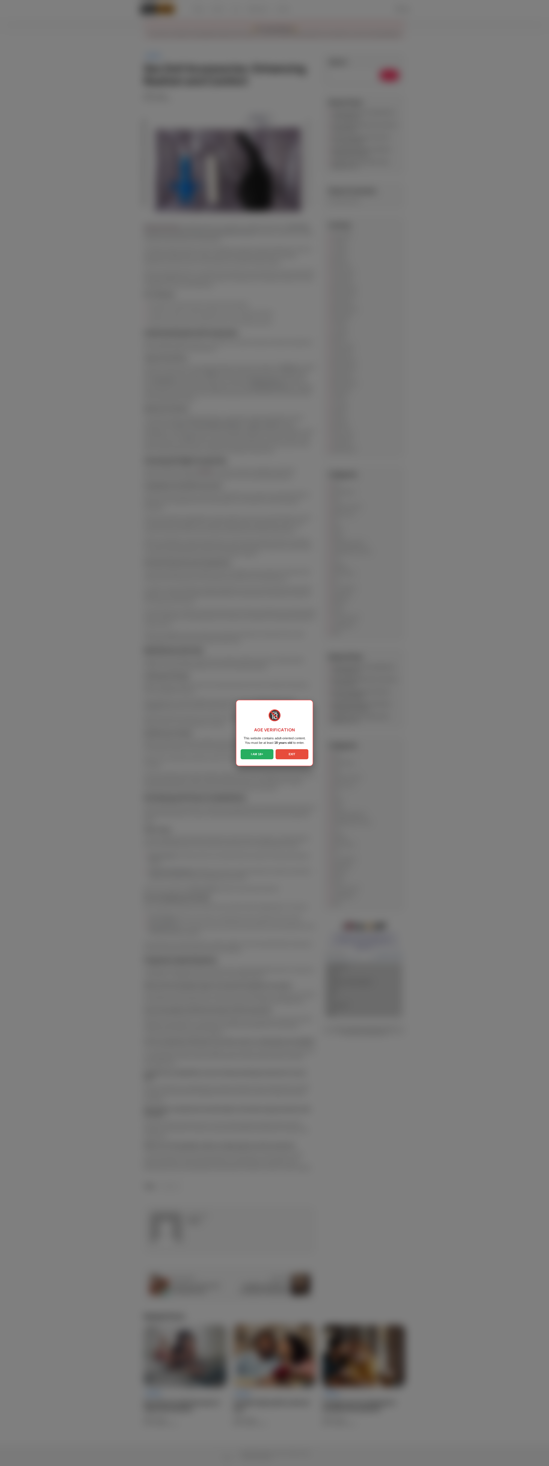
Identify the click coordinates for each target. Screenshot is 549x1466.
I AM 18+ (257, 754)
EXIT (292, 754)
